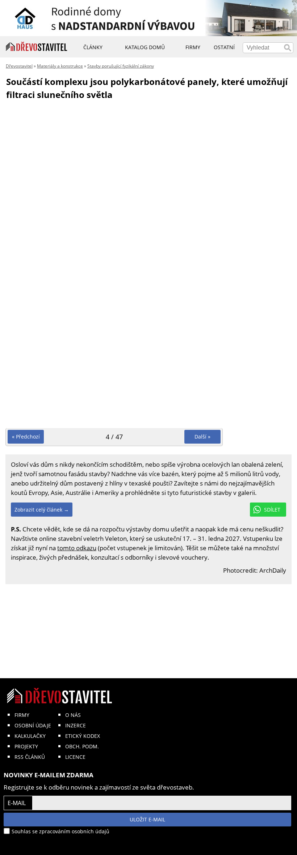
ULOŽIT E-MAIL (147, 819)
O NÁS (73, 714)
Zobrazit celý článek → (41, 509)
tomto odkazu (76, 548)
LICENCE (75, 756)
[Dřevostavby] (36, 47)
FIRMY (21, 714)
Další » (202, 436)
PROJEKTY (26, 746)
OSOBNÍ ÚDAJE (32, 725)
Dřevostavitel (19, 66)
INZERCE (75, 725)
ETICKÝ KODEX (82, 735)
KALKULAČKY (30, 735)
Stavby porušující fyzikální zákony (120, 66)
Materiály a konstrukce (60, 66)
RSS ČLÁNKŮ (29, 756)
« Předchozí (26, 436)
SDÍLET (272, 509)
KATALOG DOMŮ (145, 47)
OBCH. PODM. (82, 746)
